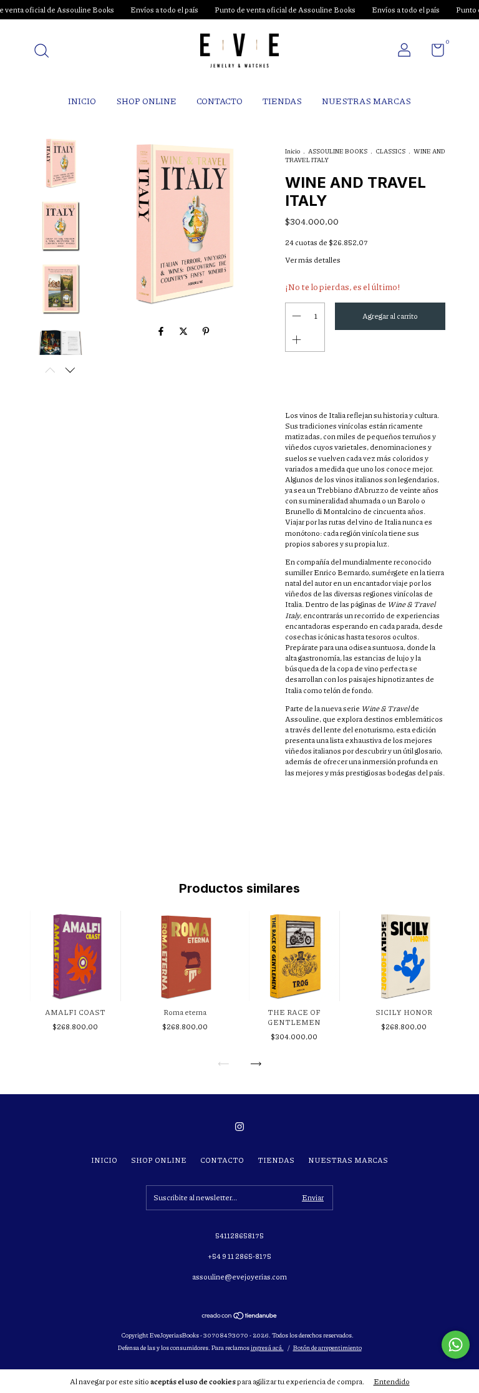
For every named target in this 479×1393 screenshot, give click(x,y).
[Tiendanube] (240, 1316)
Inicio (292, 151)
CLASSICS (390, 151)
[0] (433, 52)
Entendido (392, 1381)
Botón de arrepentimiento (327, 1347)
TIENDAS (282, 100)
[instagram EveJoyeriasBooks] (239, 1126)
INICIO (82, 100)
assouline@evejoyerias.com (239, 1276)
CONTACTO (219, 100)
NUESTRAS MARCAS (366, 100)
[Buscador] (46, 52)
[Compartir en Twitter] (184, 331)
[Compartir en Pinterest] (205, 331)
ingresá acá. (267, 1347)
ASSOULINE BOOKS (337, 151)
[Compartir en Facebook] (162, 331)
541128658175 (239, 1235)
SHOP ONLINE (146, 100)
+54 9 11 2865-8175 (239, 1256)
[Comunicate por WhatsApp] (456, 1345)
